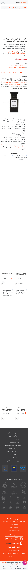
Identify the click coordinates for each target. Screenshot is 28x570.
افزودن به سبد (2, 284)
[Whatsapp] (11, 539)
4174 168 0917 (14, 525)
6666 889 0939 (14, 528)
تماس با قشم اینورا (13, 458)
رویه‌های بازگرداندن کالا (13, 442)
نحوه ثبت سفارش (12, 433)
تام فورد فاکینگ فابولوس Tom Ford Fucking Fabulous (14, 53)
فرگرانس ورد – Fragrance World (16, 67)
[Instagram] (21, 539)
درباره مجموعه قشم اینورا (13, 461)
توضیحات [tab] (22, 72)
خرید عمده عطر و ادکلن (13, 451)
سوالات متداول (13, 455)
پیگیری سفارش (13, 436)
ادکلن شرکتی (11, 8)
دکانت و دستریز (13, 448)
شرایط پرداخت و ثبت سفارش (12, 439)
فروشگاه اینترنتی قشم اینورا (15, 84)
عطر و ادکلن (19, 8)
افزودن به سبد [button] (16, 284)
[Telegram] (7, 539)
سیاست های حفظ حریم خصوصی (12, 445)
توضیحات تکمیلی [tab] (12, 72)
